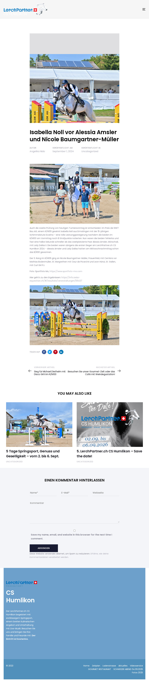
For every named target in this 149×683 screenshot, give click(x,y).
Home (86, 665)
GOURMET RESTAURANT (99, 669)
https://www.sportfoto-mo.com (66, 271)
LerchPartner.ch (18, 611)
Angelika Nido (37, 151)
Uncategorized (89, 151)
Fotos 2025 (137, 672)
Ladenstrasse (109, 665)
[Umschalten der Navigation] (121, 9)
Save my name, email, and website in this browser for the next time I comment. (71, 536)
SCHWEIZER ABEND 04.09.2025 (128, 669)
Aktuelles (122, 665)
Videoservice (136, 665)
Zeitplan (96, 665)
